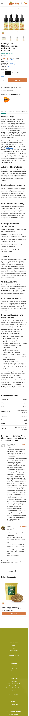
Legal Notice (14, 666)
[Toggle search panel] (22, 3)
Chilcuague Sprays (14, 686)
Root (9, 65)
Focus (7, 61)
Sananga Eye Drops (14, 690)
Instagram (14, 704)
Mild (3, 72)
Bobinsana (14, 681)
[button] (25, 3)
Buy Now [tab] (3, 111)
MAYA (25, 406)
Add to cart (17, 80)
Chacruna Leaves (14, 694)
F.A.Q (14, 648)
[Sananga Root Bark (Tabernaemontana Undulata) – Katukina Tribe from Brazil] (14, 592)
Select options (13, 613)
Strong (13, 72)
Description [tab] (11, 111)
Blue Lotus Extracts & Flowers (14, 688)
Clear (2, 76)
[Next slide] (24, 22)
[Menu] (2, 3)
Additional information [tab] (21, 111)
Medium (8, 72)
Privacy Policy (13, 650)
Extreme (19, 72)
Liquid (11, 63)
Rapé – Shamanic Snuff (14, 683)
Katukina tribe (9, 148)
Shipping (13, 653)
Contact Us (14, 668)
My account (14, 671)
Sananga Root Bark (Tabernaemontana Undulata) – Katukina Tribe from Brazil (11, 608)
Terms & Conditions (14, 655)
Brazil (8, 66)
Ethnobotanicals (9, 8)
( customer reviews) (14, 58)
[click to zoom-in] (14, 22)
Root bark (14, 65)
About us (14, 645)
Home (2, 8)
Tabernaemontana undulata (18, 60)
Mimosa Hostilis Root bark (14, 692)
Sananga (17, 8)
